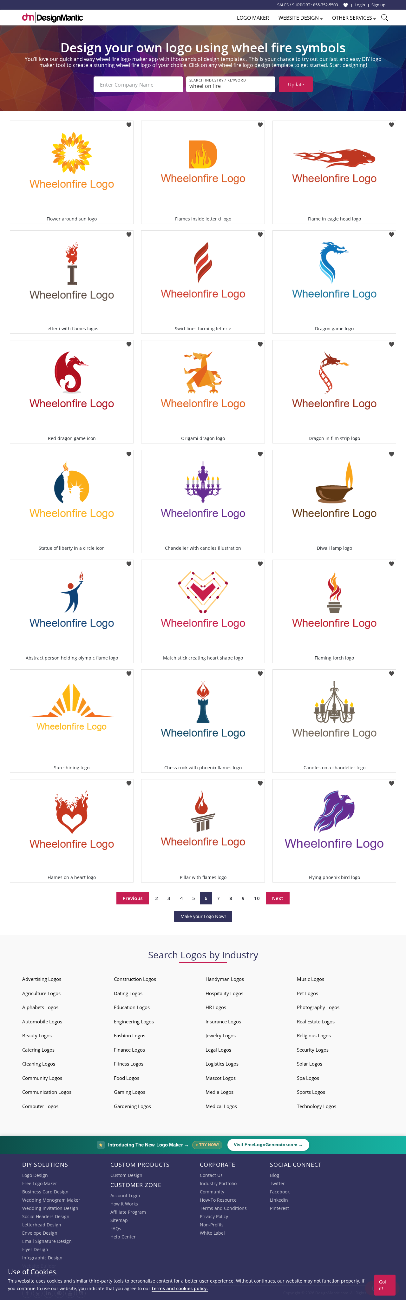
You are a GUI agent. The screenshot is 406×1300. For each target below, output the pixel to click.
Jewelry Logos (221, 1035)
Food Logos (126, 1078)
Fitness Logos (128, 1063)
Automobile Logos (42, 1021)
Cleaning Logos (38, 1063)
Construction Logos (135, 979)
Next (277, 898)
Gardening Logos (132, 1106)
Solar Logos (309, 1063)
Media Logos (219, 1092)
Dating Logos (128, 993)
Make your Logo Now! (203, 916)
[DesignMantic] (52, 17)
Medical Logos (221, 1106)
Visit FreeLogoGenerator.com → (268, 1144)
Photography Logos (318, 1007)
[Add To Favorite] (129, 122)
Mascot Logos (221, 1078)
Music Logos (310, 979)
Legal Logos (218, 1050)
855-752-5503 (325, 5)
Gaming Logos (129, 1092)
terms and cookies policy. (180, 1288)
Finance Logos (129, 1050)
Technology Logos (316, 1106)
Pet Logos (307, 993)
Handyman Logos (225, 979)
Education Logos (132, 1007)
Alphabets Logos (40, 1007)
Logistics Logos (222, 1063)
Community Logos (42, 1078)
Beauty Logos (37, 1035)
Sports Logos (311, 1092)
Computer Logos (40, 1106)
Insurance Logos (223, 1021)
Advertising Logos (41, 979)
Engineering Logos (134, 1021)
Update (296, 84)
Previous (133, 898)
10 (257, 898)
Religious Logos (314, 1035)
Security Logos (313, 1050)
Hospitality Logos (224, 993)
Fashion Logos (129, 1035)
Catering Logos (38, 1050)
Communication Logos (46, 1092)
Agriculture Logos (41, 993)
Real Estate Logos (316, 1021)
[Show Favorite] (345, 5)
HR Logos (216, 1007)
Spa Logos (308, 1078)
